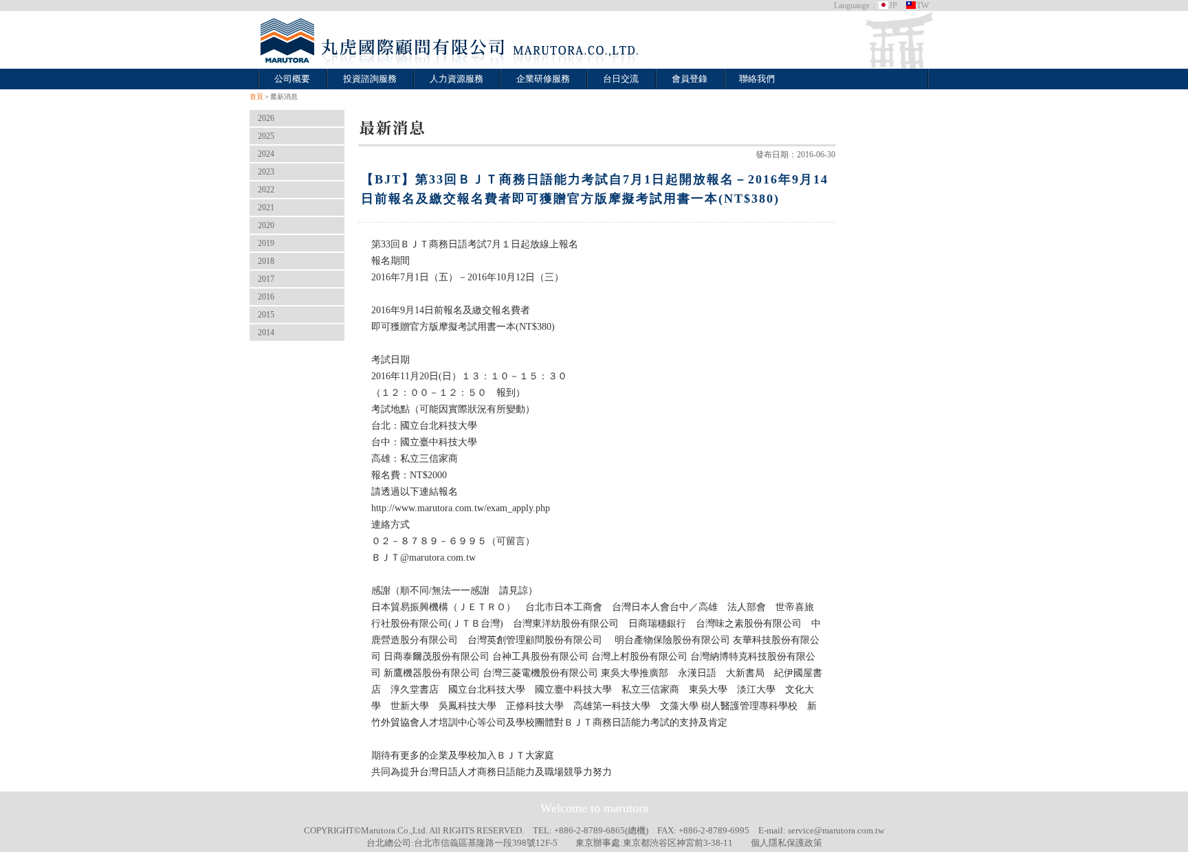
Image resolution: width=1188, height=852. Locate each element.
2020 (266, 225)
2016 (266, 297)
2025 (266, 136)
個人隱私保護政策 (786, 843)
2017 (266, 279)
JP (893, 5)
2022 (266, 189)
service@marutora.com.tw (836, 830)
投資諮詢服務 (370, 79)
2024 (266, 154)
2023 (266, 172)
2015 (266, 315)
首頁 (256, 96)
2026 (266, 118)
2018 (266, 261)
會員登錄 (689, 79)
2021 (266, 207)
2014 (266, 332)
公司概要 (292, 79)
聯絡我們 (757, 79)
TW (922, 5)
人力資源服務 (456, 79)
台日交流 (621, 79)
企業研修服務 (543, 79)
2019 (266, 243)
